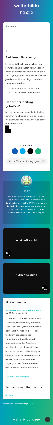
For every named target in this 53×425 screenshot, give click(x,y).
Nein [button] (8, 131)
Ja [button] (7, 127)
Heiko (26, 191)
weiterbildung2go (26, 9)
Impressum (8, 404)
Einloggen (10, 395)
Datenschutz (20, 404)
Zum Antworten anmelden (17, 377)
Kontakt (30, 404)
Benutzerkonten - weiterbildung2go (23, 310)
